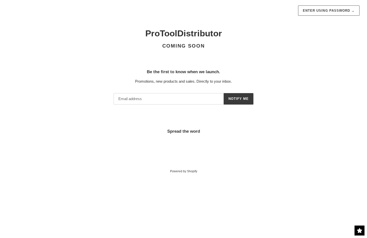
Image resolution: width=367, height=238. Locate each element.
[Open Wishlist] (360, 231)
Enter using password (329, 10)
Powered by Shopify (183, 171)
